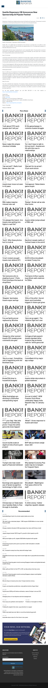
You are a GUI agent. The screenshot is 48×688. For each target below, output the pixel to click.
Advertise (35, 656)
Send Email (7, 97)
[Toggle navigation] (3, 6)
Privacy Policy (35, 654)
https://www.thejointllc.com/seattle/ (10, 91)
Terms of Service (35, 652)
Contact (35, 658)
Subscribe (13, 663)
